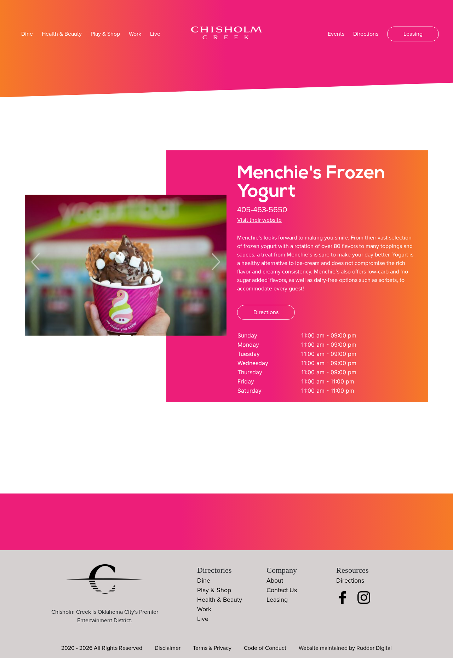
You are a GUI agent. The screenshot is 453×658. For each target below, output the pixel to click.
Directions (365, 33)
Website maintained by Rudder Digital (345, 648)
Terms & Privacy (212, 648)
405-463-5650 (262, 210)
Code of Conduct (265, 648)
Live (155, 33)
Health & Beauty (62, 33)
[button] (35, 261)
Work (135, 33)
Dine (27, 33)
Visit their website (259, 220)
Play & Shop (105, 33)
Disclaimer (167, 648)
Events (336, 33)
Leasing (413, 33)
